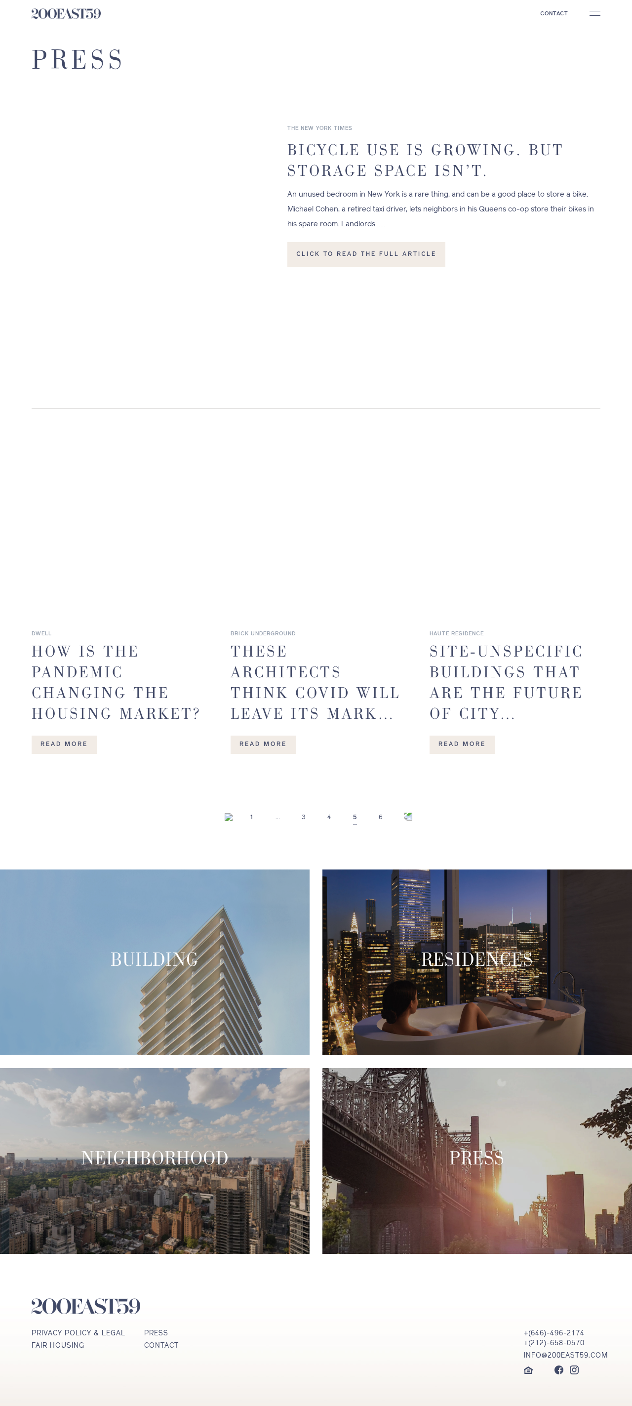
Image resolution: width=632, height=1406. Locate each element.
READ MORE (64, 744)
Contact (161, 1346)
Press (156, 1333)
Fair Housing (58, 1346)
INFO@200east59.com (562, 1356)
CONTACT (554, 14)
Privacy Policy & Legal (78, 1333)
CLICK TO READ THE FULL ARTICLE (366, 254)
